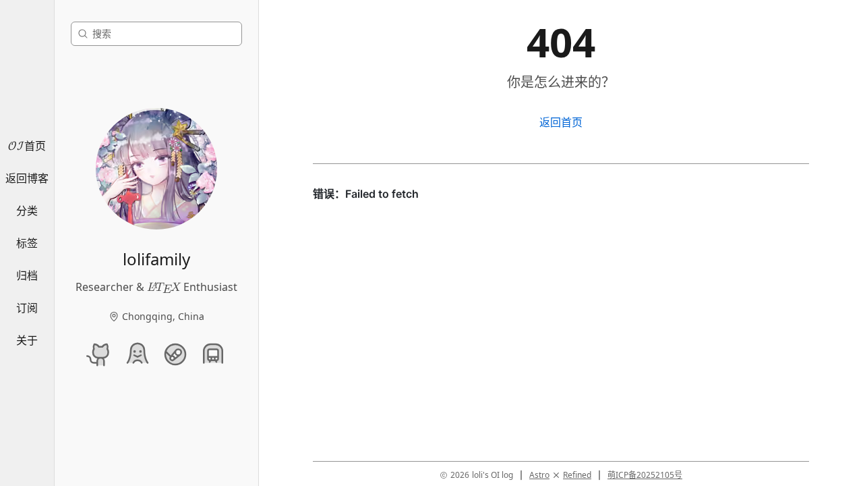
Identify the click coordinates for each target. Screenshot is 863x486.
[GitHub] (99, 354)
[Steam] (175, 354)
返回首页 (561, 122)
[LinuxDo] (137, 354)
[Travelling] (213, 354)
